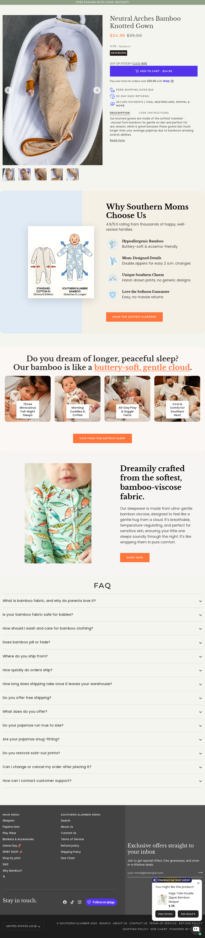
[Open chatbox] (196, 929)
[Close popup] (198, 883)
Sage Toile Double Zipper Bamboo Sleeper (181, 897)
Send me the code (102, 528)
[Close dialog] (129, 408)
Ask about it (188, 914)
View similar (165, 914)
